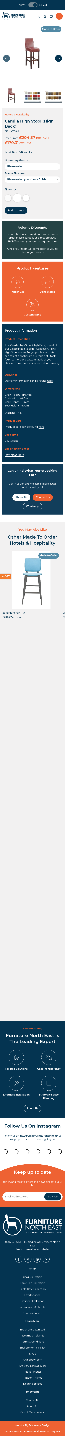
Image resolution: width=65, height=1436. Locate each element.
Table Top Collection (32, 1283)
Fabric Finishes (32, 1371)
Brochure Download (32, 1329)
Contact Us (43, 497)
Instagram (48, 1126)
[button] (58, 58)
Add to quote (16, 210)
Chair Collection (32, 1277)
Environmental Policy (33, 1347)
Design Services (32, 1383)
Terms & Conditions (32, 1341)
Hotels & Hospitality (17, 115)
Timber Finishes (32, 1377)
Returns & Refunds (32, 1335)
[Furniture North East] (13, 16)
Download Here (14, 455)
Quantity (10, 189)
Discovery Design (39, 1425)
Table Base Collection (33, 1289)
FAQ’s (32, 1353)
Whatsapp (32, 506)
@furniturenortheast (45, 1136)
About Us (32, 1108)
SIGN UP (52, 1196)
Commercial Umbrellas (32, 1307)
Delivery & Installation (32, 1365)
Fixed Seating (32, 1295)
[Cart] (51, 16)
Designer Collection (32, 1301)
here (50, 380)
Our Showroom (32, 1359)
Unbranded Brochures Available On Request (32, 1432)
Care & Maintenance (32, 1412)
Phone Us (21, 497)
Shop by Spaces (32, 1313)
